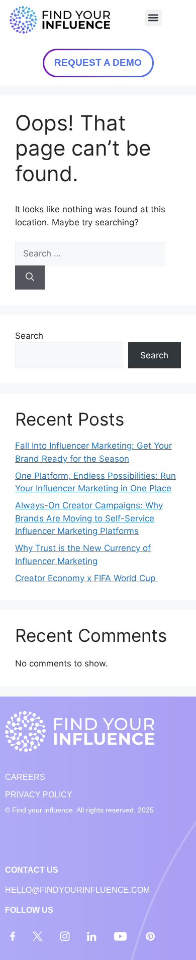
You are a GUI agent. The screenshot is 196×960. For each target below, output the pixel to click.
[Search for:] (90, 253)
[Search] (30, 277)
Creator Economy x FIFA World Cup (86, 578)
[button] (153, 18)
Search (29, 336)
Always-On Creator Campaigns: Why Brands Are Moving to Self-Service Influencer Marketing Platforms (89, 518)
